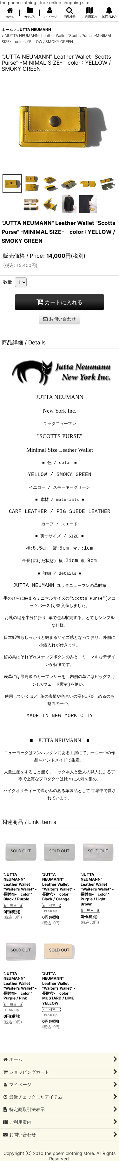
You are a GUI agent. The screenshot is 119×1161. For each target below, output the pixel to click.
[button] (69, 13)
